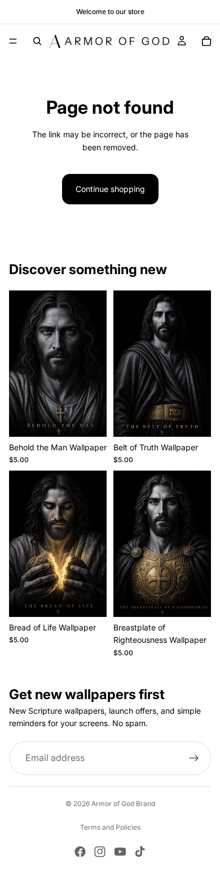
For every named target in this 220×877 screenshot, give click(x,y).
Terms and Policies (110, 827)
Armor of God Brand (123, 803)
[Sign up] (194, 757)
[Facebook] (80, 851)
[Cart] (206, 41)
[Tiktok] (140, 851)
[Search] (37, 41)
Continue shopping (110, 189)
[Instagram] (100, 851)
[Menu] (13, 41)
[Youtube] (120, 851)
